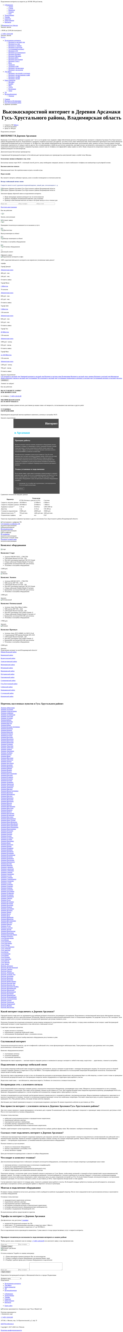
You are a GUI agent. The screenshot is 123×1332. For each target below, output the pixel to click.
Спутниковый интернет (16, 49)
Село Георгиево (6, 941)
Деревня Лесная (6, 929)
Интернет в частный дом (16, 42)
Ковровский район (7, 655)
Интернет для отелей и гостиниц (19, 73)
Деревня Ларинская (7, 784)
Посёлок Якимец (6, 1005)
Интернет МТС (13, 58)
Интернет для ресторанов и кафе (19, 75)
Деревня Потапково (7, 853)
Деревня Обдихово (7, 831)
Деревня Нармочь (6, 810)
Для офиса (8, 71)
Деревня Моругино (7, 808)
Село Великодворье (7, 938)
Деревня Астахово (7, 718)
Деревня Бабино (6, 720)
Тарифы (7, 17)
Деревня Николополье (8, 931)
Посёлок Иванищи (7, 978)
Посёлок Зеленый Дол (8, 974)
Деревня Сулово (6, 883)
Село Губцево (5, 945)
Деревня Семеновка (7, 870)
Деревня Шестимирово (8, 921)
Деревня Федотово (7, 903)
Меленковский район (8, 664)
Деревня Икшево (6, 770)
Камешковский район (8, 690)
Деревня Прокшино (7, 858)
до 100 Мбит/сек (6, 355)
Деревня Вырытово (7, 742)
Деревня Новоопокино (8, 818)
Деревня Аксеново (7, 709)
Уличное (11, 96)
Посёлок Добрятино (7, 973)
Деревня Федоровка (7, 902)
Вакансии (11, 10)
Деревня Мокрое (6, 805)
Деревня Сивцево (6, 872)
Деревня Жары (5, 756)
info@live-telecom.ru (7, 1324)
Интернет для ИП (14, 77)
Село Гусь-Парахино (7, 947)
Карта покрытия (10, 80)
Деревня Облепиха (7, 936)
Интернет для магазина (16, 68)
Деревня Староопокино (8, 879)
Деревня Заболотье (7, 760)
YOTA (10, 87)
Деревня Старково (7, 877)
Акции (10, 6)
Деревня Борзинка (7, 728)
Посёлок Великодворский (9, 967)
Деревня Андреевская (8, 715)
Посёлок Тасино (6, 1000)
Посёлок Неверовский (8, 995)
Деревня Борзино (6, 730)
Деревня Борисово (7, 732)
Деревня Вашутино (7, 740)
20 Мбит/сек (5, 332)
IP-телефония (5, 534)
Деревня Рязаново (6, 865)
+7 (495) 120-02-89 (7, 34)
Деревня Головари (7, 744)
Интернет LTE (13, 51)
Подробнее (19, 488)
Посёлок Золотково (7, 976)
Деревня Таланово (7, 884)
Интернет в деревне (15, 45)
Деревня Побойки (7, 850)
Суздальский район (7, 693)
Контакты (8, 22)
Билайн (10, 84)
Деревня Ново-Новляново (9, 824)
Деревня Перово (6, 846)
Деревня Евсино (6, 754)
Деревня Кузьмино (7, 777)
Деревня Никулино (7, 817)
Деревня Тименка (6, 888)
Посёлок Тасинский (7, 1002)
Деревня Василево (7, 737)
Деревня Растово (6, 863)
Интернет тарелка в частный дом (17, 378)
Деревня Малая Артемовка (9, 791)
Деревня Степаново (7, 881)
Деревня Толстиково (7, 891)
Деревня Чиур (5, 915)
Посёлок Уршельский (8, 1004)
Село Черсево (5, 962)
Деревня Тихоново (7, 889)
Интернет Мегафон (14, 56)
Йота (10, 63)
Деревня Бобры (6, 725)
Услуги (3, 37)
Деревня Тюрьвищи (7, 896)
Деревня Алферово (7, 713)
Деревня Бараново (7, 721)
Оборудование (9, 20)
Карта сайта (8, 1306)
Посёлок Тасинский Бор (9, 999)
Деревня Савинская (7, 869)
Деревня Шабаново (7, 917)
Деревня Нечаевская (7, 815)
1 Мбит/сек (4, 286)
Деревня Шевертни (7, 919)
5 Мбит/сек (4, 309)
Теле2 (10, 91)
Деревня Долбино (6, 753)
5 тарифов (25, 1220)
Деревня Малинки (7, 792)
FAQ (10, 13)
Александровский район (9, 661)
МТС (10, 85)
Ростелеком (12, 89)
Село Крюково (5, 954)
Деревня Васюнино (7, 739)
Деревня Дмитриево (7, 751)
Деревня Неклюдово (7, 813)
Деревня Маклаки (6, 789)
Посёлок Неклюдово (7, 1007)
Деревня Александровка (9, 711)
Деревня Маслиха (6, 796)
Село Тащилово (6, 959)
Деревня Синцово (7, 928)
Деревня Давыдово (7, 746)
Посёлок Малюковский (8, 988)
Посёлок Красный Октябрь (10, 986)
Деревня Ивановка (7, 766)
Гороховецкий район (7, 677)
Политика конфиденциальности (11, 1330)
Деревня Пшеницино (8, 862)
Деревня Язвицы (6, 924)
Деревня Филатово (7, 905)
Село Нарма (5, 955)
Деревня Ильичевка (7, 933)
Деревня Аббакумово (8, 708)
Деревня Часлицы (6, 910)
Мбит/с (16, 125)
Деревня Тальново (7, 886)
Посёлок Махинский (7, 990)
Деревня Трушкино (7, 895)
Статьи (10, 8)
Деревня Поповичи (7, 851)
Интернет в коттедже (15, 47)
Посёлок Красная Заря (8, 983)
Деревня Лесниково (7, 786)
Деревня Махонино (7, 798)
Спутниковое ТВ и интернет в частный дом (42, 378)
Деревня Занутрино (7, 763)
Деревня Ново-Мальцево (9, 822)
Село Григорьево (6, 943)
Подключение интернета (13, 40)
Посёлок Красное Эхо (8, 985)
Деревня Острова (6, 839)
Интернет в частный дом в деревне (82, 376)
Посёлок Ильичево (7, 980)
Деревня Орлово (6, 836)
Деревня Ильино (6, 772)
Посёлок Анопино (7, 966)
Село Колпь (4, 952)
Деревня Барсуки (6, 723)
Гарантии (8, 19)
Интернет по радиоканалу (17, 52)
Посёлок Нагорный (7, 993)
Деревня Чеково (6, 912)
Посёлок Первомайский (9, 997)
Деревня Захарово (7, 765)
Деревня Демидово (7, 747)
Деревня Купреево (7, 779)
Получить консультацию (9, 207)
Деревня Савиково (7, 867)
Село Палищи (5, 957)
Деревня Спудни (6, 876)
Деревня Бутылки (6, 735)
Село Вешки (5, 940)
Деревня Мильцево (7, 799)
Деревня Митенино (7, 801)
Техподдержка (9, 15)
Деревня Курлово (6, 780)
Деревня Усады (6, 900)
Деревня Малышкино (8, 794)
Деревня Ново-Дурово (8, 820)
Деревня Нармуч (6, 811)
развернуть (5, 380)
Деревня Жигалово (7, 758)
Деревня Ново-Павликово (9, 825)
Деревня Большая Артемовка (10, 727)
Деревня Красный (7, 775)
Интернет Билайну (14, 54)
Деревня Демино (6, 749)
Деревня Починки (7, 857)
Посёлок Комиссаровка (8, 981)
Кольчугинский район (8, 658)
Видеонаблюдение (11, 94)
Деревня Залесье (6, 761)
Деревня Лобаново (7, 787)
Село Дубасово (6, 948)
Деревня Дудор (6, 926)
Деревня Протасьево (7, 860)
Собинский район (7, 687)
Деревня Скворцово (7, 874)
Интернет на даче (14, 44)
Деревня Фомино (6, 907)
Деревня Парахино (7, 844)
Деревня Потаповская (8, 855)
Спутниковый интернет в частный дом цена (107, 378)
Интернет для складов (15, 70)
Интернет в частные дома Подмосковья (57, 376)
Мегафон (11, 82)
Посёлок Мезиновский (8, 992)
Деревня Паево (6, 843)
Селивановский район (8, 680)
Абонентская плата (7, 270)
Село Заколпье (5, 950)
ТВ (6, 92)
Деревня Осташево (7, 837)
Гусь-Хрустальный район (9, 684)
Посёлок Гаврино (6, 969)
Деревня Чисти (6, 914)
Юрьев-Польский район (9, 652)
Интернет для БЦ (14, 78)
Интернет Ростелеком (15, 59)
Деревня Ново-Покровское (9, 827)
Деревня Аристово (7, 716)
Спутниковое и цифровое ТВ (10, 524)
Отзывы (11, 12)
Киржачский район (7, 696)
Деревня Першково (7, 848)
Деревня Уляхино (6, 898)
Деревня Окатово (6, 834)
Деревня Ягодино (6, 922)
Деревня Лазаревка (7, 782)
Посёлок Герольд (6, 971)
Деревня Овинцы (6, 832)
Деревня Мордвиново (8, 806)
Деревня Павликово (7, 841)
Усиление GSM (13, 66)
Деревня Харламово (7, 908)
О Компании (9, 5)
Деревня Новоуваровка (8, 829)
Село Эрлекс (5, 964)
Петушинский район (7, 674)
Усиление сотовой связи (9, 539)
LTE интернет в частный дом (10, 376)
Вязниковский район (8, 671)
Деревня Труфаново (7, 893)
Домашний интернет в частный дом (32, 376)
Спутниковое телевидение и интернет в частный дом (75, 378)
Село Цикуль (5, 960)
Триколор (11, 65)
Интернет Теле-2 (13, 61)
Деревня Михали (6, 803)
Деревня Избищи (6, 768)
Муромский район (7, 668)
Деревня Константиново (9, 773)
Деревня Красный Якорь (9, 934)
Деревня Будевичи (7, 734)
